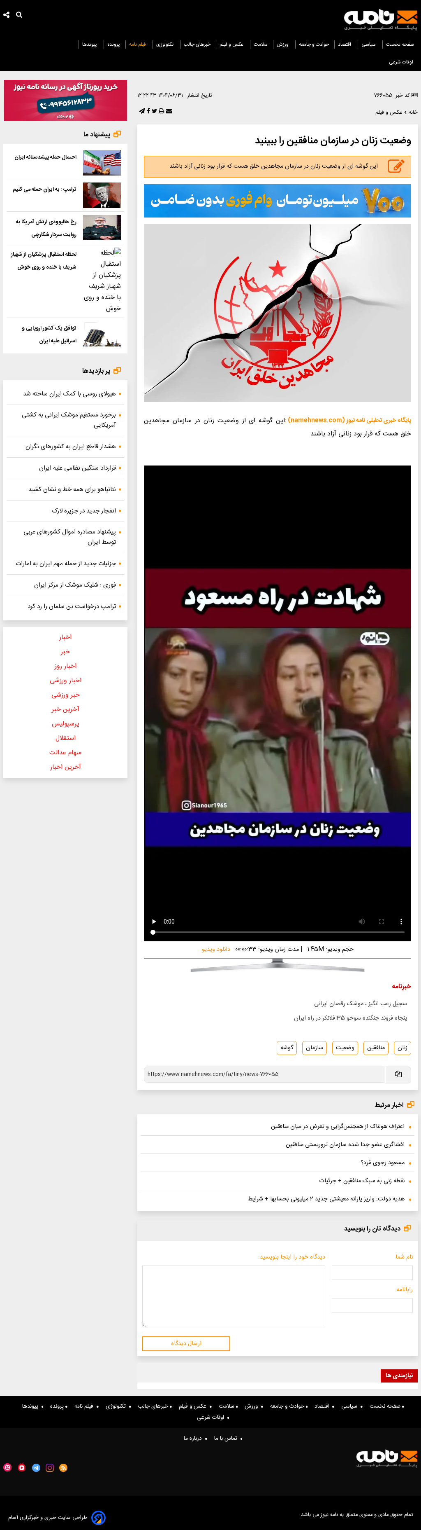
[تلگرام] (141, 112)
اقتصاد (345, 44)
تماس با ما (227, 1438)
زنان (402, 1048)
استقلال (66, 738)
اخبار (65, 637)
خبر (65, 651)
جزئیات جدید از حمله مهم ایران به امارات (66, 564)
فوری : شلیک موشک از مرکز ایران (75, 585)
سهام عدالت (65, 752)
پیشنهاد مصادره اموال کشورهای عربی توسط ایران (69, 537)
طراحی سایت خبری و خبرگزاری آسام (47, 1518)
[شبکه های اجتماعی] (6, 16)
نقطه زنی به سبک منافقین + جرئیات (362, 1181)
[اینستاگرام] (50, 1468)
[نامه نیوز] (381, 19)
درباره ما (194, 1438)
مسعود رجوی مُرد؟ (383, 1163)
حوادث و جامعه (314, 44)
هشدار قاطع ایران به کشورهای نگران (70, 447)
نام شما (404, 1257)
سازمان (314, 1048)
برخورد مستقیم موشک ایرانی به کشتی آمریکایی (69, 420)
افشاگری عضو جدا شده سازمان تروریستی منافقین (345, 1145)
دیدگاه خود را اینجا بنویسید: (291, 1257)
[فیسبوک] (147, 112)
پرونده (113, 44)
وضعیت (345, 1048)
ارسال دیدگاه (186, 1344)
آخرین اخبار (65, 767)
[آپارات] (7, 1467)
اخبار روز (65, 666)
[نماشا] (22, 1467)
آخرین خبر (65, 709)
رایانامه (404, 1290)
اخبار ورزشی (65, 680)
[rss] (63, 1468)
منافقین (376, 1048)
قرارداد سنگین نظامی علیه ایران (77, 468)
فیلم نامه (138, 44)
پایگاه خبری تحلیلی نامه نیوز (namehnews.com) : (348, 421)
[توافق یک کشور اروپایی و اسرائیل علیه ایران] (102, 333)
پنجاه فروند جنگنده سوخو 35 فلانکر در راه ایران (350, 1018)
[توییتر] (153, 112)
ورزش (283, 44)
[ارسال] (168, 112)
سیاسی (369, 44)
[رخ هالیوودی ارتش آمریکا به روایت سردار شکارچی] (102, 227)
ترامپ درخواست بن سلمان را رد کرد (72, 606)
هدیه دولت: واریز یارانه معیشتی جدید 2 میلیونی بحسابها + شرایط (326, 1199)
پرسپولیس (65, 724)
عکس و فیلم (232, 44)
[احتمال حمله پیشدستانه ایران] (102, 162)
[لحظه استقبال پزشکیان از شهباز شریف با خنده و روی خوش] (102, 281)
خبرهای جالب (197, 44)
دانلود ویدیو (216, 949)
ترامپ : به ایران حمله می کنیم (44, 189)
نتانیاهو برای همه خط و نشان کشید (72, 489)
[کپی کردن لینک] (397, 1075)
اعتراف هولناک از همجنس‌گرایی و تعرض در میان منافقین (338, 1127)
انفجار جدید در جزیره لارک (84, 511)
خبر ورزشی (65, 695)
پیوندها (90, 44)
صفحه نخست (400, 44)
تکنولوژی (165, 44)
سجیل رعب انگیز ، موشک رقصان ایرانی (360, 1004)
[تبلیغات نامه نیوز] (277, 200)
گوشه (286, 1048)
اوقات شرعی (401, 62)
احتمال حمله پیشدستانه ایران (45, 157)
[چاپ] (160, 112)
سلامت (261, 44)
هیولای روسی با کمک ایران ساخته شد (69, 394)
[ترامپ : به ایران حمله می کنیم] (102, 195)
